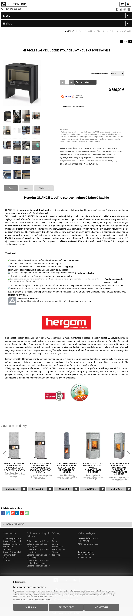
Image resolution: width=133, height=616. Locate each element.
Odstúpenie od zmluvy (12, 544)
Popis (10, 188)
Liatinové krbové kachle (122, 31)
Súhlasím (30, 607)
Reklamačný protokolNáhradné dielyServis (12, 555)
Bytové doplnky (58, 549)
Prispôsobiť (66, 607)
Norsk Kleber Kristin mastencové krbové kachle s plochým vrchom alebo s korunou (41, 468)
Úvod (81, 31)
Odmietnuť (101, 607)
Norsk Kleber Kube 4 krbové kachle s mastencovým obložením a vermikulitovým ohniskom (93, 469)
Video (26, 188)
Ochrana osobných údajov (38, 541)
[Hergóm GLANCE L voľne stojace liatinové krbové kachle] (22, 106)
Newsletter (7, 549)
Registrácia (56, 555)
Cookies (6, 560)
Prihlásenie (56, 552)
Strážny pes (44, 188)
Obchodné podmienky (12, 538)
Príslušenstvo (57, 547)
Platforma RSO (9, 547)
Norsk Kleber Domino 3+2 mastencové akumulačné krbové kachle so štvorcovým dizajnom (15, 468)
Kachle (90, 31)
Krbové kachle (102, 31)
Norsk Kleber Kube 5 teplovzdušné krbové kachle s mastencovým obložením (119, 467)
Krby (53, 538)
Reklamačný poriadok (12, 541)
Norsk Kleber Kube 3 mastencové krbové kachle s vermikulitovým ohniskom (67, 468)
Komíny (55, 544)
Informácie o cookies (43, 599)
